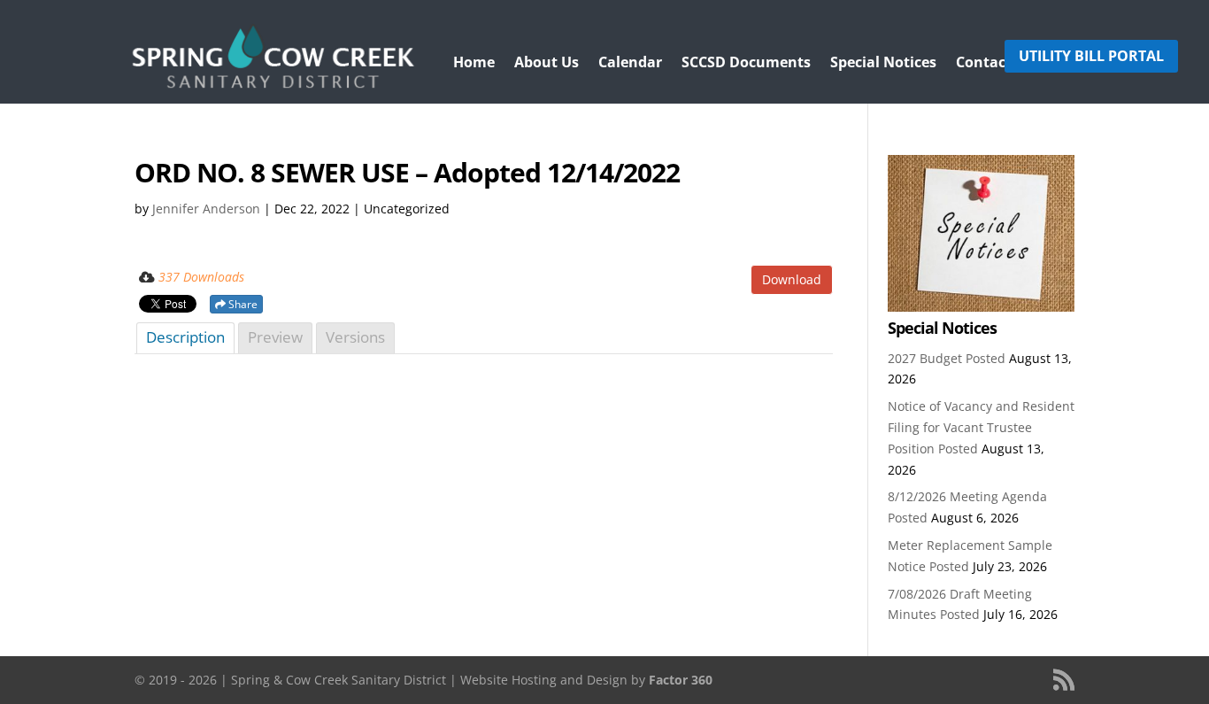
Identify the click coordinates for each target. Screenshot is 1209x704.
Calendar (630, 64)
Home (474, 64)
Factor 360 (680, 679)
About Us (546, 64)
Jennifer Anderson (206, 208)
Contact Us (994, 64)
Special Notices (883, 64)
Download (791, 279)
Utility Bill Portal (1091, 56)
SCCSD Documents (746, 64)
